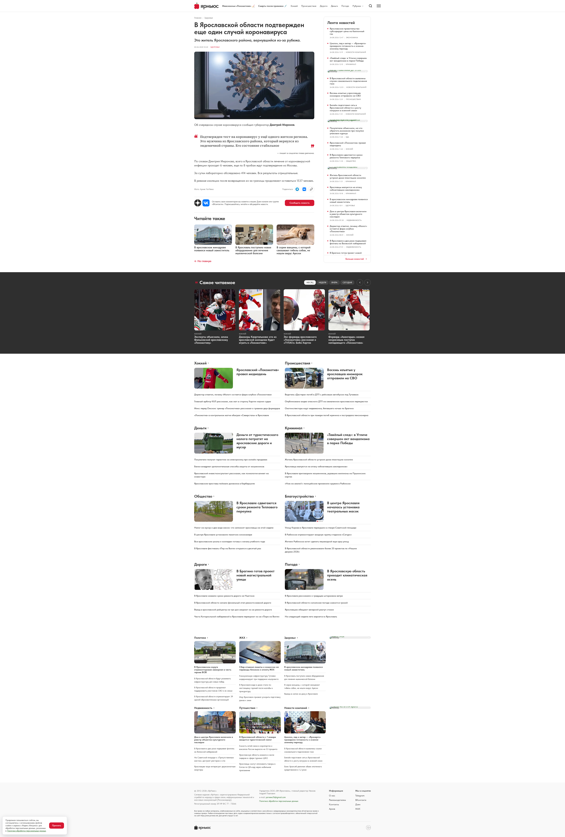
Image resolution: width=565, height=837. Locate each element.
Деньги (334, 6)
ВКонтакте (360, 800)
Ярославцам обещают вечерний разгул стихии (309, 609)
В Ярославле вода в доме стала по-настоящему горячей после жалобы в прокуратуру (256, 688)
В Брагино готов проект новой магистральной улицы (346, 254)
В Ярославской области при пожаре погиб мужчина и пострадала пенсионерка (326, 415)
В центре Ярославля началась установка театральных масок (343, 507)
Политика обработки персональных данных (278, 801)
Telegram (359, 795)
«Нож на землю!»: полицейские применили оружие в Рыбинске (317, 483)
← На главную (202, 261)
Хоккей (294, 6)
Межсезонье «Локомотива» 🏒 (238, 6)
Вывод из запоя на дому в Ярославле (301, 694)
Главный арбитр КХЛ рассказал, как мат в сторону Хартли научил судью (232, 401)
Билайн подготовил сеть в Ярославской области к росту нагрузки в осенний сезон (345, 108)
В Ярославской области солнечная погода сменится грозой (316, 602)
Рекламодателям (337, 800)
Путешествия (247, 707)
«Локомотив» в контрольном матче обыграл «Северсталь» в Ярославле (231, 415)
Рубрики (357, 6)
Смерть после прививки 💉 (272, 6)
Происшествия (308, 6)
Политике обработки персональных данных (26, 831)
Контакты (334, 804)
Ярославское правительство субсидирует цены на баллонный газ (347, 31)
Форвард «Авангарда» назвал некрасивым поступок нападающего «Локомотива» (346, 339)
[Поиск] (370, 5)
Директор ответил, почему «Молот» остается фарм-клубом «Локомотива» (348, 229)
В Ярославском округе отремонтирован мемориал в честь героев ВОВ (212, 670)
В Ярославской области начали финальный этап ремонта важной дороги (232, 602)
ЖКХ (242, 637)
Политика (200, 637)
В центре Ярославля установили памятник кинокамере (223, 534)
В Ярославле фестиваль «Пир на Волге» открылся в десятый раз (227, 548)
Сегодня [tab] (347, 282)
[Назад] (360, 282)
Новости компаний (356, 52)
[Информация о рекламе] (366, 72)
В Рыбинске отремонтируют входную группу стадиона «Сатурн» (318, 534)
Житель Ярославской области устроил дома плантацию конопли (348, 176)
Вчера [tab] (334, 282)
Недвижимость (354, 220)
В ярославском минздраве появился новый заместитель (349, 200)
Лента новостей (341, 22)
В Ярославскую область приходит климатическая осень (347, 575)
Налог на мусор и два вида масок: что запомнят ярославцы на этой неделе (233, 527)
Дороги (323, 6)
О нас (332, 795)
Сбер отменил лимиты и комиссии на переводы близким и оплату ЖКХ (259, 668)
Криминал (351, 64)
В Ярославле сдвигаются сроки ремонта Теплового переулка (346, 156)
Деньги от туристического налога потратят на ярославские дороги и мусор (257, 441)
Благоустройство (299, 496)
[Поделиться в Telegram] (297, 189)
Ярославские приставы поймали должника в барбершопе (224, 483)
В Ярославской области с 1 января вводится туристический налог (257, 738)
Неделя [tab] (322, 282)
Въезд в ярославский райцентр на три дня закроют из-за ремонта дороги (233, 609)
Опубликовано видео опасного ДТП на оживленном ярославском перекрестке (326, 401)
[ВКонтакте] (206, 202)
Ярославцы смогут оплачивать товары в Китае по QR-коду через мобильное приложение (257, 767)
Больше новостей (354, 259)
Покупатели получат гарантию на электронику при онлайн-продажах (230, 459)
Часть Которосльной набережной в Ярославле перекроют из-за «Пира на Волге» (236, 616)
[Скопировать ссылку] (311, 189)
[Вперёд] (367, 282)
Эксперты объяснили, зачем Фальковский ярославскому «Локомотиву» (211, 339)
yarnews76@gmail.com (276, 797)
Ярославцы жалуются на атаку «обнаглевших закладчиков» (346, 188)
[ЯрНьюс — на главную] (206, 6)
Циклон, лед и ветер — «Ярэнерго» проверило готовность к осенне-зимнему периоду (348, 46)
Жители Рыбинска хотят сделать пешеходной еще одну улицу (317, 541)
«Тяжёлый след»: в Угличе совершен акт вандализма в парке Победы (348, 59)
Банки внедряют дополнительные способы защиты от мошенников (229, 466)
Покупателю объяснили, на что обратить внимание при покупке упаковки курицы (347, 131)
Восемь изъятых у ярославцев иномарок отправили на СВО (345, 94)
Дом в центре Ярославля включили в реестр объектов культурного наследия (348, 214)
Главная (197, 18)
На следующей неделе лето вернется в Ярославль (311, 616)
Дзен (357, 804)
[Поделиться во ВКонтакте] (304, 189)
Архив (332, 808)
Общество (351, 161)
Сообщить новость (300, 202)
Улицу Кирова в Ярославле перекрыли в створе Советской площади (320, 527)
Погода (345, 6)
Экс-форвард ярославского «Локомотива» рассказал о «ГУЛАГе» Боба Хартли (300, 339)
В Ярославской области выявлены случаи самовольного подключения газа (348, 81)
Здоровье (208, 18)
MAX (357, 808)
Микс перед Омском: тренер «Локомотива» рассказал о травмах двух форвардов (237, 408)
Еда (347, 137)
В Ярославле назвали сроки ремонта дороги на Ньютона (224, 595)
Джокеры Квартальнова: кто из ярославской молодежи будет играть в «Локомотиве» (257, 339)
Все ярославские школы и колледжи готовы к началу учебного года (229, 541)
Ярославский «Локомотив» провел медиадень (348, 144)
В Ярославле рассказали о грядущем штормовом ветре (314, 595)
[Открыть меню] (378, 5)
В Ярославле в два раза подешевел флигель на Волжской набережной (348, 242)
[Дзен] (197, 202)
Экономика (352, 37)
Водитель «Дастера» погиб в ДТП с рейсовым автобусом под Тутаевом (321, 394)
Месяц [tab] (309, 282)
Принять (56, 825)
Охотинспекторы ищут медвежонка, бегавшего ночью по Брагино (319, 408)
